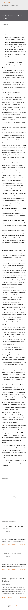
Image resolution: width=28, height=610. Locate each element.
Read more (23, 544)
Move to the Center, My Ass (12, 553)
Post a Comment (12, 544)
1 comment (10, 597)
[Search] (22, 3)
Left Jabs (7, 3)
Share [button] (22, 474)
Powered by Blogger (15, 605)
